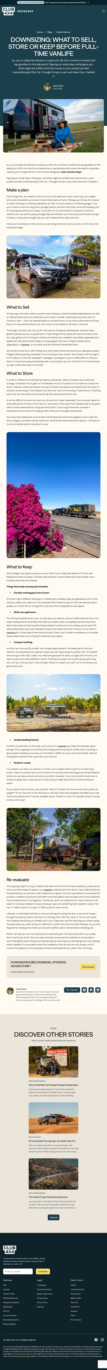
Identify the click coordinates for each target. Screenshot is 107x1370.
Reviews (74, 1311)
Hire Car (6, 1311)
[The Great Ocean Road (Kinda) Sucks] (53, 1184)
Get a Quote (88, 967)
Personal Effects (9, 1324)
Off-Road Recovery (10, 1298)
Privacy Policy (42, 1298)
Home (40, 32)
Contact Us (75, 1307)
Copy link (74, 990)
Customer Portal (77, 1289)
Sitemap (40, 1307)
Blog (49, 32)
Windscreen (8, 1307)
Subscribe (42, 1271)
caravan (25, 344)
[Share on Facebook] (91, 990)
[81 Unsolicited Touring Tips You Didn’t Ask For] (53, 1128)
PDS (18, 1356)
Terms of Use (42, 1302)
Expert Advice (63, 32)
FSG (21, 1356)
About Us (74, 1302)
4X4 (4, 1285)
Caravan (6, 1289)
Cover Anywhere (9, 1315)
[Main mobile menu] (103, 11)
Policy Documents (44, 1289)
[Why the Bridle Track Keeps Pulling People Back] (53, 1072)
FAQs (73, 1315)
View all (53, 1217)
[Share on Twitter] (84, 990)
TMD (28, 1356)
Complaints (41, 1285)
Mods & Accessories (11, 1320)
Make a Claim (76, 1298)
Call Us (73, 1285)
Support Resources (44, 1294)
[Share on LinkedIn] (97, 990)
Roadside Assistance (11, 1302)
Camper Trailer (9, 1294)
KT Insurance (76, 1320)
